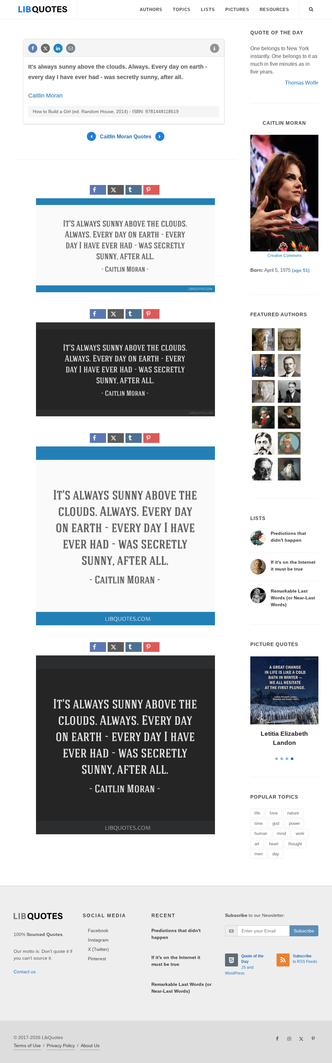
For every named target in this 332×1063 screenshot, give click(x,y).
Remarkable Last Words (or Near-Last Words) (293, 597)
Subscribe (304, 930)
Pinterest (97, 958)
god (275, 823)
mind (281, 833)
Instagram (98, 939)
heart (274, 843)
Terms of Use (27, 1045)
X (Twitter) (98, 949)
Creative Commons (284, 255)
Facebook (98, 930)
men (259, 853)
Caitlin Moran (45, 95)
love (274, 813)
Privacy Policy (61, 1045)
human (261, 833)
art (257, 843)
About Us (90, 1045)
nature (293, 813)
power (294, 823)
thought (295, 843)
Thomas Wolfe (301, 83)
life (257, 813)
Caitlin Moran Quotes (125, 136)
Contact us (25, 971)
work (300, 833)
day (275, 853)
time (259, 823)
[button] (311, 8)
